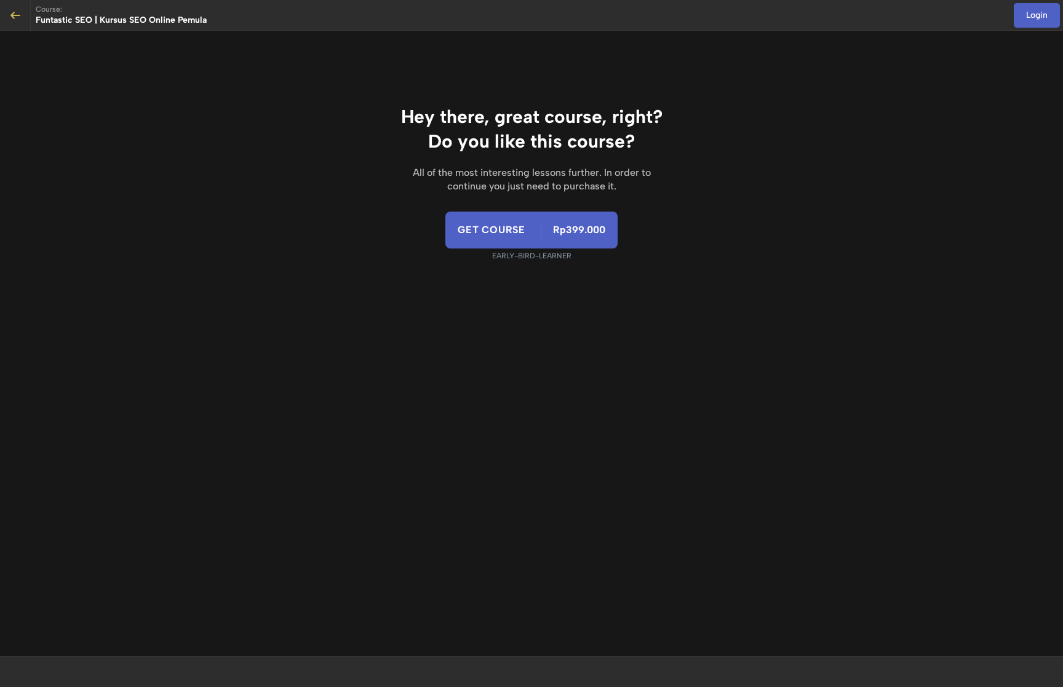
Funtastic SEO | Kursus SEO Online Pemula (121, 20)
